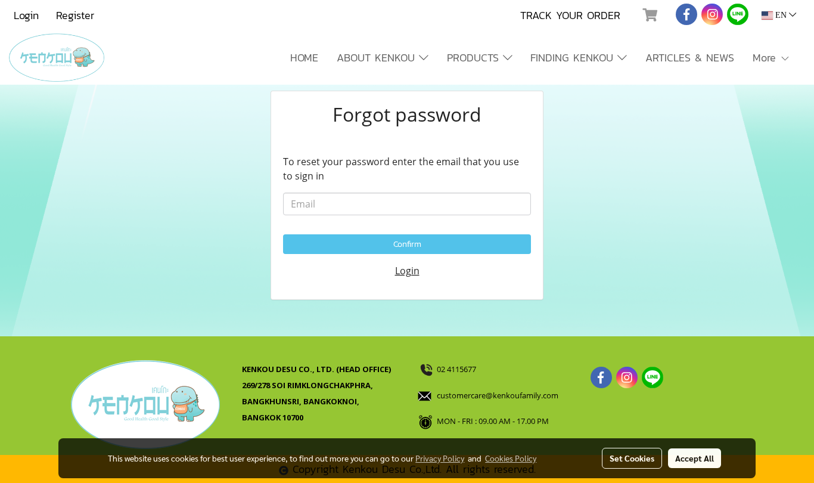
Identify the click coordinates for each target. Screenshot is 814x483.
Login (26, 15)
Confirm (407, 244)
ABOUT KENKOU (378, 57)
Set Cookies (632, 458)
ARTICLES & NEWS (689, 57)
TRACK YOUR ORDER (570, 15)
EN (781, 15)
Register (75, 15)
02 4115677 (457, 369)
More (766, 57)
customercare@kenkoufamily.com (497, 395)
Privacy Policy (439, 458)
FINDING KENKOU (573, 57)
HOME (304, 57)
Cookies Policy (510, 458)
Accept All (694, 458)
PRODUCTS (475, 57)
